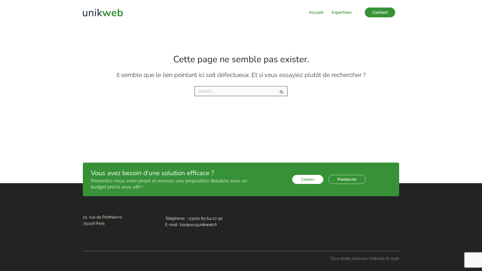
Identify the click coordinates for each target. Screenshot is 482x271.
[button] (354, 12)
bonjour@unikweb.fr (198, 224)
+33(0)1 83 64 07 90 (205, 218)
